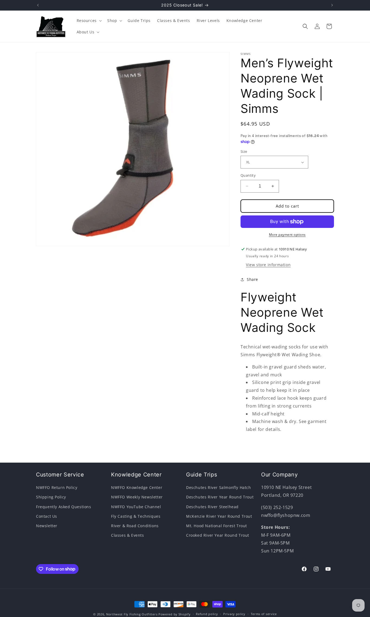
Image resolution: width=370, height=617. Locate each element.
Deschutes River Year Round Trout (220, 497)
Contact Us (46, 516)
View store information (268, 264)
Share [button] (252, 279)
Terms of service (264, 614)
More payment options (287, 234)
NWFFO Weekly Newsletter (137, 497)
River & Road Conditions (135, 525)
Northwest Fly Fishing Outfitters (131, 614)
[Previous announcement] (38, 5)
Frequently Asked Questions (63, 506)
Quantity (248, 175)
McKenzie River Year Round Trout (219, 516)
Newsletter (46, 525)
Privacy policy (234, 614)
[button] (88, 20)
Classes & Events (127, 535)
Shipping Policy (51, 497)
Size (244, 151)
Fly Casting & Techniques (135, 516)
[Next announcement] (332, 5)
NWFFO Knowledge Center (136, 487)
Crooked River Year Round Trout (217, 535)
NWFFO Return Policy (56, 487)
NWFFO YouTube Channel (136, 506)
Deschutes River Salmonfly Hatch (218, 487)
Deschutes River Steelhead (212, 506)
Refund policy (207, 614)
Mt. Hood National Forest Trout (216, 525)
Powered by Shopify (174, 614)
